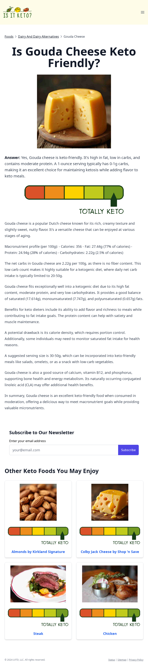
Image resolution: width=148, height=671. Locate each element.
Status (111, 659)
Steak (38, 633)
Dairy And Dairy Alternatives (38, 36)
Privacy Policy (136, 659)
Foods (9, 36)
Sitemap (122, 659)
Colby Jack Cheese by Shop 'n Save (110, 551)
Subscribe (128, 450)
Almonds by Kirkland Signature (38, 551)
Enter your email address (27, 441)
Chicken (110, 633)
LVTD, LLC (18, 659)
